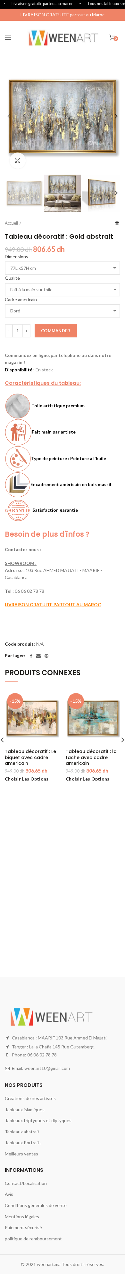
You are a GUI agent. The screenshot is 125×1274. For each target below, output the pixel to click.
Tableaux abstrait (22, 1131)
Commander (56, 330)
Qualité (12, 278)
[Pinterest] (46, 656)
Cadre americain (21, 299)
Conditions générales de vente (36, 1205)
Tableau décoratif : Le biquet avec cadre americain (30, 757)
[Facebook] (31, 656)
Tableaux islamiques (25, 1109)
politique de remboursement (33, 1238)
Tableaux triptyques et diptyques (38, 1120)
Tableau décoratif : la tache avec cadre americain (91, 757)
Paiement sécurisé (23, 1227)
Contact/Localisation (26, 1183)
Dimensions (16, 256)
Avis (9, 1194)
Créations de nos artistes (30, 1098)
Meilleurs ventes (21, 1153)
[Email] (38, 656)
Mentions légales (22, 1216)
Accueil (11, 223)
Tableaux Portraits (23, 1142)
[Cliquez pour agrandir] (18, 161)
